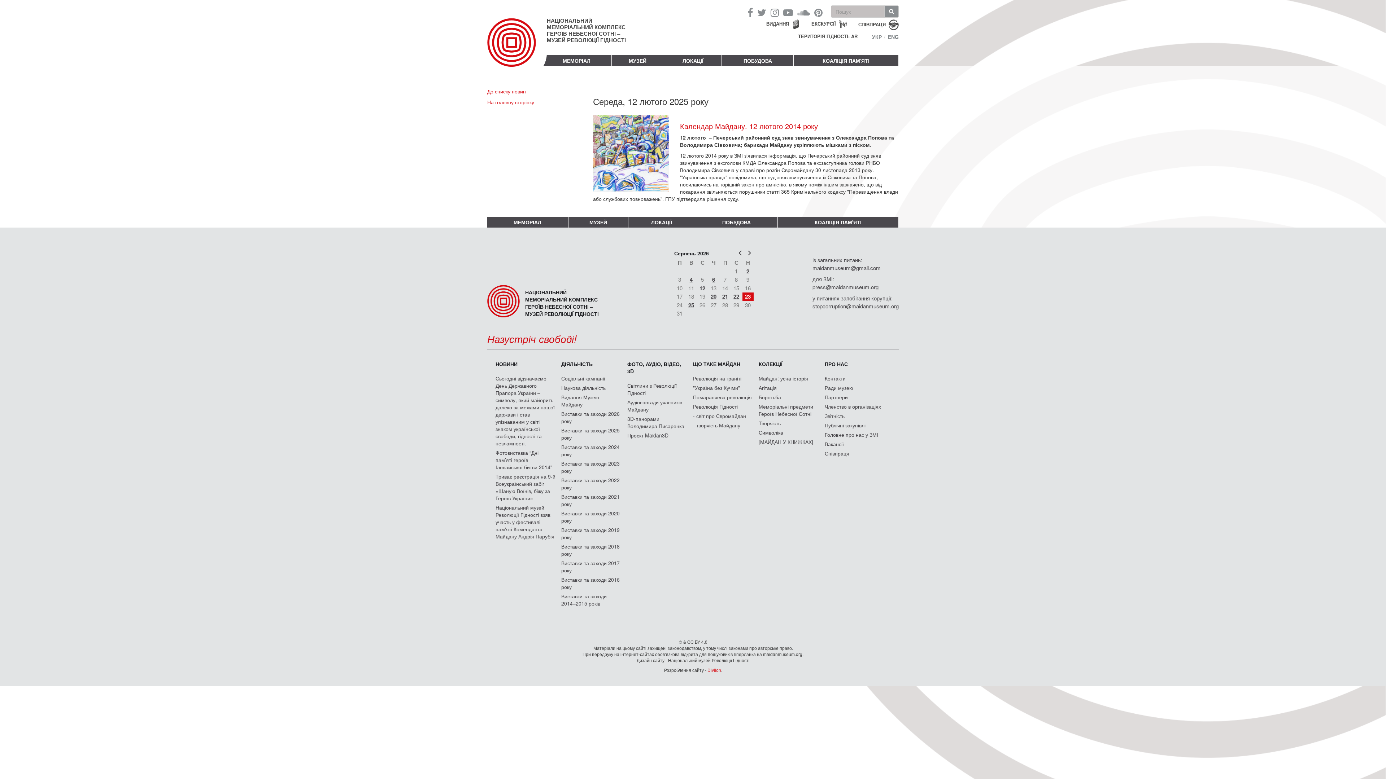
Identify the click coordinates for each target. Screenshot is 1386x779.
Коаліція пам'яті (846, 60)
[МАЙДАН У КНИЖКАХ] (786, 441)
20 (713, 296)
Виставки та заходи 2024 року (590, 450)
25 (691, 305)
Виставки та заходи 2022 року (590, 483)
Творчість (770, 423)
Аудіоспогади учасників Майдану (654, 406)
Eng (893, 36)
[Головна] (517, 48)
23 (748, 296)
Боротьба (770, 397)
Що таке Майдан (716, 364)
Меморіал (576, 60)
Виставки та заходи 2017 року (590, 566)
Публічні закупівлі (845, 425)
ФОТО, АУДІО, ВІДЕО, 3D (654, 367)
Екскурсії (823, 23)
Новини (507, 364)
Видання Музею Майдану (580, 400)
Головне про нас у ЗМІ (851, 434)
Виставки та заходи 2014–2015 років (584, 600)
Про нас (836, 364)
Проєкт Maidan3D (647, 435)
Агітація (768, 387)
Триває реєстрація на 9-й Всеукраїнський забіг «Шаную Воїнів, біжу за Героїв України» (525, 487)
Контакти (835, 378)
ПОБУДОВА (758, 60)
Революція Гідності (715, 406)
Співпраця (837, 453)
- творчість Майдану (716, 425)
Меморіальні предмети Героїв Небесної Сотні (786, 410)
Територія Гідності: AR (828, 36)
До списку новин (506, 91)
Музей (637, 60)
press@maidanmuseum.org (845, 287)
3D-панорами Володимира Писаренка (655, 422)
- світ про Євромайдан (719, 415)
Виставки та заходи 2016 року (590, 583)
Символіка (771, 432)
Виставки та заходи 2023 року (590, 467)
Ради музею (839, 387)
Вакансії (834, 444)
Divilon (714, 670)
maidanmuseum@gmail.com (846, 268)
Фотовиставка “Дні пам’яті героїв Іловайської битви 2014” (524, 460)
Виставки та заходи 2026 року (590, 417)
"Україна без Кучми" (716, 387)
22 (736, 296)
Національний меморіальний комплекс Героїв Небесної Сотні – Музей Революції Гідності (586, 30)
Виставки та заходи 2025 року (590, 434)
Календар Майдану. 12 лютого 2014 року (749, 126)
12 (702, 288)
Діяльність (577, 364)
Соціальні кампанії (583, 378)
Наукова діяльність (583, 387)
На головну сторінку (510, 102)
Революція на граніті (717, 378)
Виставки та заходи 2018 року (590, 550)
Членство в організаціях (853, 406)
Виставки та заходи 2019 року (590, 533)
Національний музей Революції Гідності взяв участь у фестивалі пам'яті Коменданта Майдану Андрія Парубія (525, 522)
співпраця (872, 24)
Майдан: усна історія (783, 378)
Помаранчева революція (722, 397)
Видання (777, 23)
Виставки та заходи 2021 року (590, 500)
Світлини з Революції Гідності (652, 389)
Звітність (835, 415)
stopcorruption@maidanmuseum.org (855, 306)
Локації (693, 60)
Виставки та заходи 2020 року (590, 517)
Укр (877, 36)
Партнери (836, 397)
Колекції (771, 364)
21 (725, 296)
